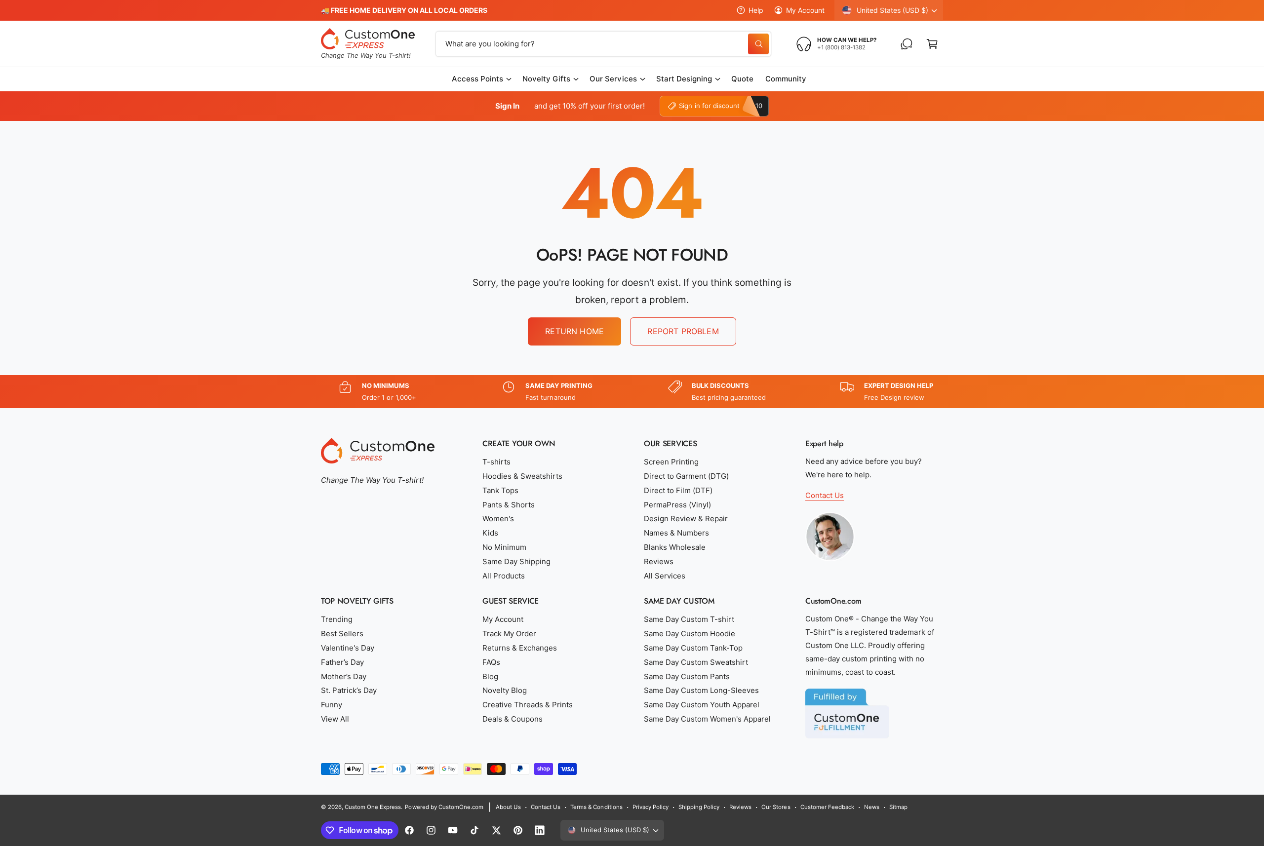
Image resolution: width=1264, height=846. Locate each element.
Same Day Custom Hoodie (689, 633)
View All (335, 719)
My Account (805, 10)
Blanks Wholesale (675, 547)
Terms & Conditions (596, 807)
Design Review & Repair (686, 518)
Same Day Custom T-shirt (689, 619)
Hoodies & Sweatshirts (522, 476)
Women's (498, 518)
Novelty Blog (504, 690)
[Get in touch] (906, 44)
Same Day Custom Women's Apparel (707, 719)
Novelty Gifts (546, 78)
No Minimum (504, 547)
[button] (932, 44)
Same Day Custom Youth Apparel (701, 704)
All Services (664, 575)
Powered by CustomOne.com (444, 807)
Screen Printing (671, 461)
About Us (508, 807)
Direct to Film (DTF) (678, 490)
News (871, 807)
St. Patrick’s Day (349, 690)
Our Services (613, 78)
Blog (490, 676)
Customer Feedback (827, 807)
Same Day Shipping (516, 561)
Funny (331, 704)
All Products (503, 575)
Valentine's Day (347, 648)
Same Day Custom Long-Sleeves (701, 690)
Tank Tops (500, 490)
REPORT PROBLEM (682, 331)
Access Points (477, 78)
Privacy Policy (650, 807)
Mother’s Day (343, 676)
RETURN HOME (574, 331)
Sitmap (898, 807)
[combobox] (603, 44)
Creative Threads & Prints (527, 704)
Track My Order (509, 633)
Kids (490, 533)
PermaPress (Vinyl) (677, 504)
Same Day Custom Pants (687, 676)
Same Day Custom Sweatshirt (696, 662)
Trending (337, 619)
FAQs (491, 662)
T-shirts (496, 461)
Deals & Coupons (512, 719)
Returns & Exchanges (519, 648)
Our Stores (775, 807)
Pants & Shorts (508, 504)
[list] (632, 391)
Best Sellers (342, 633)
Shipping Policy (698, 807)
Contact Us (824, 495)
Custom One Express (373, 807)
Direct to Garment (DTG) (686, 476)
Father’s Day (342, 662)
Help (756, 10)
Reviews (658, 561)
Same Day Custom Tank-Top (693, 648)
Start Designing (684, 78)
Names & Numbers (676, 533)
